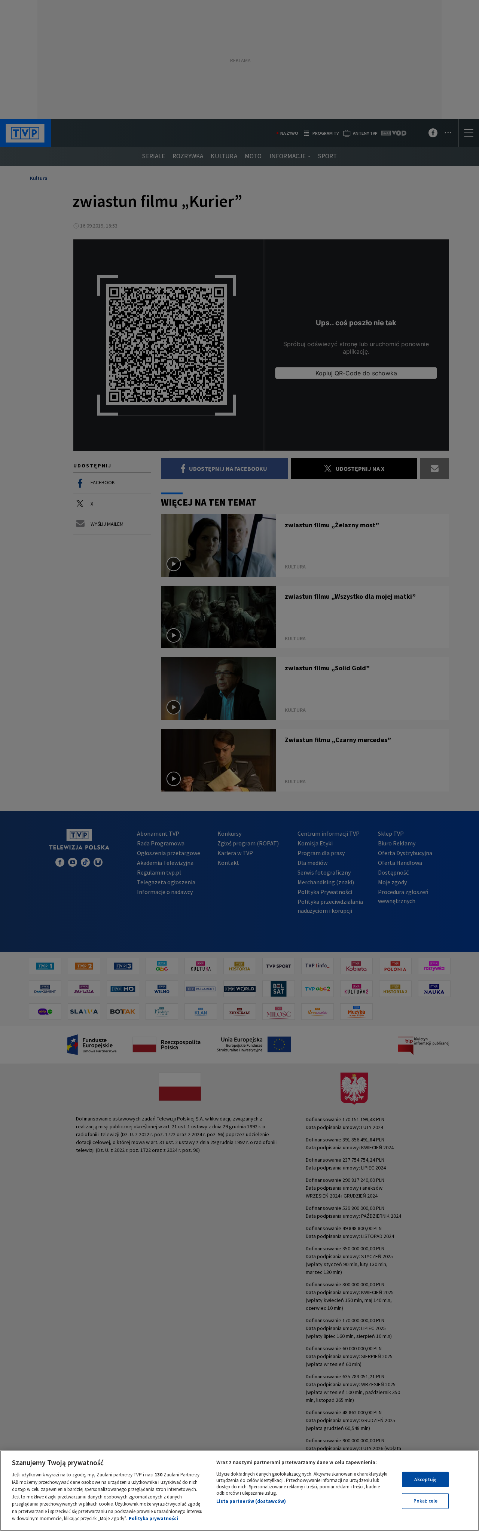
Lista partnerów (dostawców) (251, 1501)
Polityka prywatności (153, 1518)
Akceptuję (425, 1479)
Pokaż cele (425, 1501)
